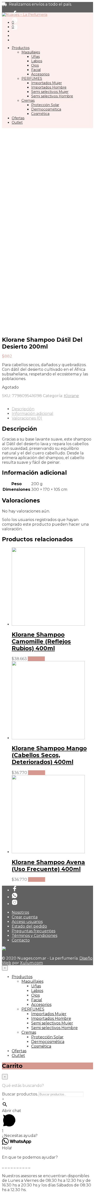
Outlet (17, 122)
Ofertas (18, 118)
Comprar (36, 658)
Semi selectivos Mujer (49, 92)
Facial (36, 70)
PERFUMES (31, 78)
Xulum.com (31, 963)
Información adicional (32, 413)
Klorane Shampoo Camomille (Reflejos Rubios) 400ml (41, 641)
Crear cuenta (25, 917)
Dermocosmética (46, 109)
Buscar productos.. (20, 1094)
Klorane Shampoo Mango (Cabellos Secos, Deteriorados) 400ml (49, 755)
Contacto (21, 940)
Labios (36, 61)
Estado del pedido (29, 926)
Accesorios (40, 74)
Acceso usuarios (27, 921)
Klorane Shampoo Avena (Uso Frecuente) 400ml (48, 866)
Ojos (35, 65)
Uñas (35, 56)
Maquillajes (30, 52)
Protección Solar (45, 105)
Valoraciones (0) (27, 418)
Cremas (28, 100)
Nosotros (20, 912)
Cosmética (40, 113)
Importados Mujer (46, 83)
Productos (20, 48)
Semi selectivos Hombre (52, 96)
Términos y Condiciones (34, 935)
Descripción (23, 409)
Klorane (71, 395)
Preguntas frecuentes (33, 931)
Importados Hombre (48, 87)
